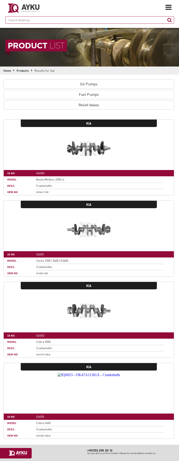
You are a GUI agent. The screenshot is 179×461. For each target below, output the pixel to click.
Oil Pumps (88, 83)
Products (23, 70)
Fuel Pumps (89, 94)
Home (7, 70)
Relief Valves (89, 104)
